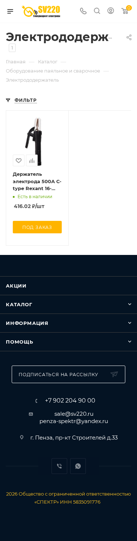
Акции (16, 286)
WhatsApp (78, 466)
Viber (59, 466)
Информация (27, 323)
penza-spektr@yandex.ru (73, 421)
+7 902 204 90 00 (70, 401)
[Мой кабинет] (110, 11)
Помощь (19, 342)
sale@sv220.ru (74, 413)
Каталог (19, 304)
